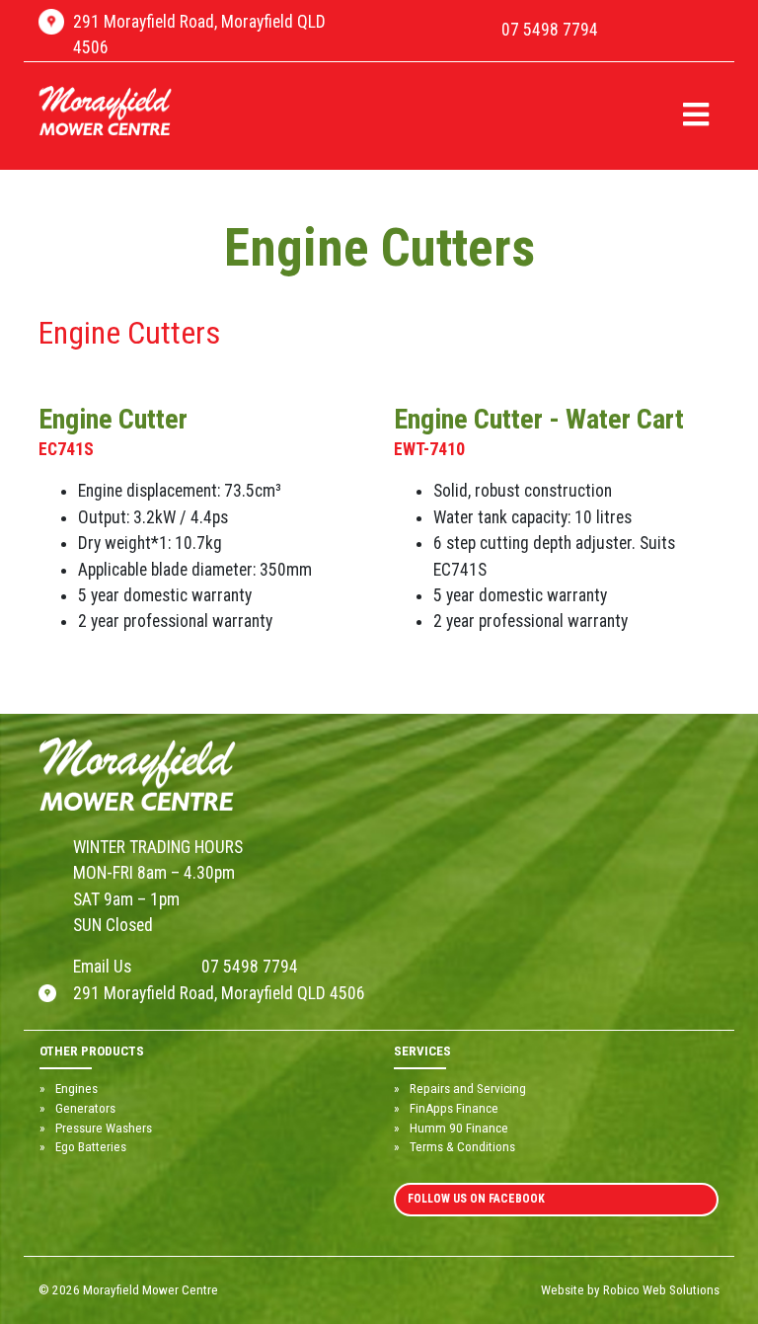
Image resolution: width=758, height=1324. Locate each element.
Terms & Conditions (462, 1146)
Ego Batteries (90, 1146)
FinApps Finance (454, 1108)
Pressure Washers (103, 1128)
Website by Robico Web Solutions (630, 1290)
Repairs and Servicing (468, 1088)
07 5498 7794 (549, 29)
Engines (76, 1088)
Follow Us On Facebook (476, 1199)
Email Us (102, 966)
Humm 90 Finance (459, 1128)
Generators (85, 1108)
